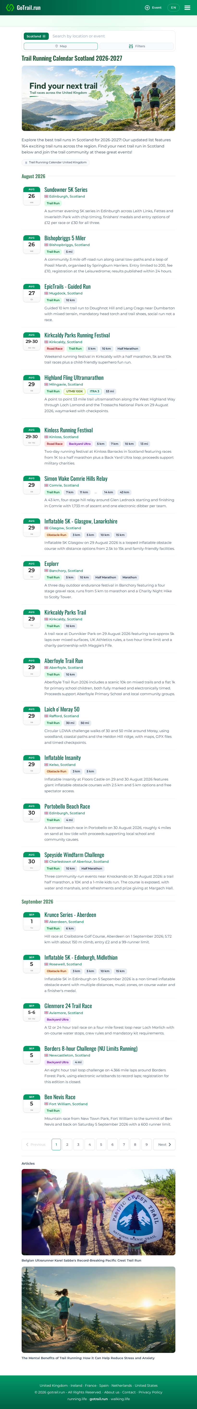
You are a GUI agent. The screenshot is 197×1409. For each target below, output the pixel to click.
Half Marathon (127, 348)
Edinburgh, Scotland (67, 196)
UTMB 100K (74, 391)
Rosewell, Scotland (65, 964)
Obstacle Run (56, 535)
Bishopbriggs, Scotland (69, 245)
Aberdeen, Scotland (66, 922)
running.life (77, 1399)
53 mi (110, 391)
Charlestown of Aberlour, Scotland (79, 861)
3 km (76, 535)
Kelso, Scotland (62, 765)
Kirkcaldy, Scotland (65, 342)
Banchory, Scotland (66, 571)
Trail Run (53, 203)
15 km (120, 535)
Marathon (130, 577)
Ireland (76, 1385)
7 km (114, 444)
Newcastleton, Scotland (69, 1055)
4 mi (69, 820)
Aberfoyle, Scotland (66, 667)
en (173, 7)
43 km (124, 492)
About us (111, 1392)
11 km (84, 492)
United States (146, 1385)
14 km (108, 492)
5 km (92, 348)
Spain (104, 1385)
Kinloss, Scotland (64, 437)
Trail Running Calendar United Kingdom (58, 162)
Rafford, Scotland (64, 716)
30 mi (70, 723)
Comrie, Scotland (64, 485)
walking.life (120, 1399)
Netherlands (121, 1385)
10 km (70, 300)
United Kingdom (54, 1385)
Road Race (54, 348)
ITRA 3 (94, 391)
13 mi (144, 444)
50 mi (85, 723)
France (90, 1385)
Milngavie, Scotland (66, 384)
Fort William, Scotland (68, 1104)
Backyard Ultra (80, 444)
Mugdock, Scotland (66, 293)
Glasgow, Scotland (65, 528)
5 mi (69, 251)
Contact (129, 1392)
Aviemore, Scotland (66, 1013)
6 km (70, 928)
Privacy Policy (150, 1392)
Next (162, 1144)
